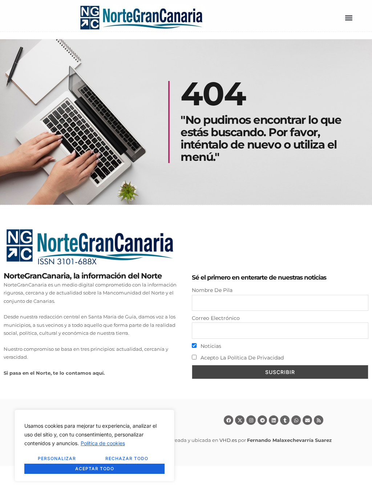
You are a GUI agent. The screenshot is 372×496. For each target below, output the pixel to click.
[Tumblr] (285, 420)
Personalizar (57, 458)
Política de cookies (103, 443)
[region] (94, 445)
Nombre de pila (212, 290)
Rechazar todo (126, 458)
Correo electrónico (216, 318)
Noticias (210, 346)
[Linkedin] (273, 420)
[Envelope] (307, 420)
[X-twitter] (239, 420)
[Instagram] (251, 420)
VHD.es (228, 440)
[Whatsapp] (296, 420)
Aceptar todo (94, 468)
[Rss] (318, 420)
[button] (349, 18)
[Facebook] (228, 420)
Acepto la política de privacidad (241, 357)
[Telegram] (262, 420)
